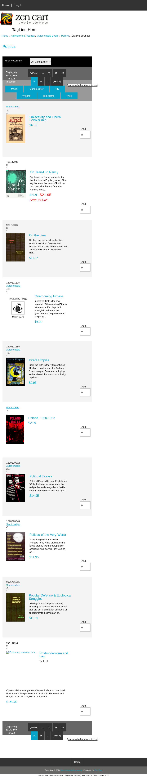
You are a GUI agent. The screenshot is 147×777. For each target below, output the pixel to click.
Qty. (57, 89)
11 (49, 73)
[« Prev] (34, 73)
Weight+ (26, 96)
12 (56, 73)
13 (63, 73)
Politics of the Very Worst (47, 535)
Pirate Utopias (39, 360)
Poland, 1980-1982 (41, 418)
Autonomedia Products (23, 35)
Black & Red (12, 106)
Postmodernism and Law (53, 654)
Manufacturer (36, 89)
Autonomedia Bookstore (71, 770)
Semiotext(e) (13, 524)
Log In (18, 5)
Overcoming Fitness (49, 296)
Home (5, 5)
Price (69, 96)
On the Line (37, 235)
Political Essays (40, 476)
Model (14, 89)
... (43, 73)
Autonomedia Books (47, 35)
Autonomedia (13, 285)
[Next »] (57, 81)
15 (41, 81)
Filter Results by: (13, 60)
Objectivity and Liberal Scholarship (45, 118)
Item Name (48, 96)
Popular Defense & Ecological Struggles (50, 596)
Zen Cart (98, 770)
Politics (65, 35)
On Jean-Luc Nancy (44, 172)
